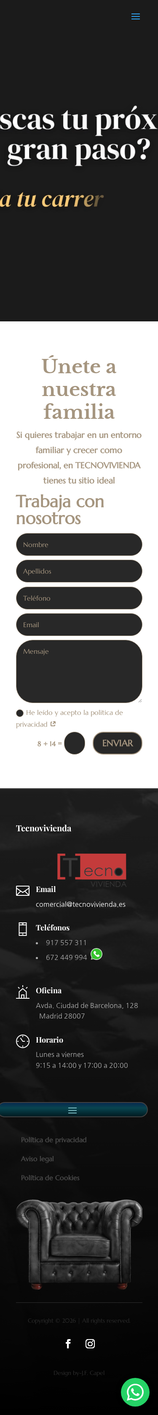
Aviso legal (37, 1158)
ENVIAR (117, 743)
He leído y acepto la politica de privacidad (69, 718)
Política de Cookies (50, 1177)
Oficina (49, 990)
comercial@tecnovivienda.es (81, 904)
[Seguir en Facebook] (68, 1343)
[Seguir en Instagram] (90, 1343)
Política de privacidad (54, 1139)
